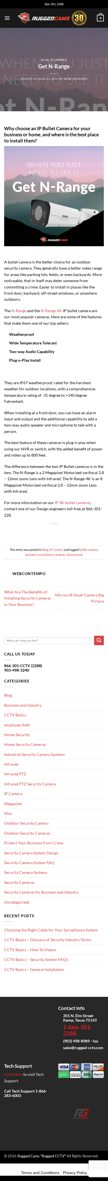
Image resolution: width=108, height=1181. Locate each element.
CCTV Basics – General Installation (34, 969)
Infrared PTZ (15, 773)
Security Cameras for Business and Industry (41, 892)
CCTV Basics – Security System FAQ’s (36, 959)
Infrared (11, 764)
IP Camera (59, 59)
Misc (8, 813)
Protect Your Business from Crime (33, 842)
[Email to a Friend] (54, 532)
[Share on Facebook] (36, 532)
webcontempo (75, 78)
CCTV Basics (15, 714)
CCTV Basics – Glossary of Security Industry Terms (47, 939)
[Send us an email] (81, 1127)
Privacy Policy (75, 1172)
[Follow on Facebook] (64, 1127)
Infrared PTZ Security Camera (30, 783)
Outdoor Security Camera (26, 823)
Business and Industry (23, 705)
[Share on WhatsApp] (28, 532)
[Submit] (99, 640)
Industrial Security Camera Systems (34, 754)
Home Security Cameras (25, 744)
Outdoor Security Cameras (27, 833)
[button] (7, 18)
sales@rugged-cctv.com (83, 1047)
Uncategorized (16, 902)
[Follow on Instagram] (72, 1127)
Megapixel (13, 803)
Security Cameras (19, 882)
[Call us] (90, 1127)
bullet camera (88, 549)
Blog (45, 59)
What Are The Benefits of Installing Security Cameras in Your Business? (27, 598)
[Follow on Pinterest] (98, 1127)
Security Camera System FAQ (29, 862)
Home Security (17, 734)
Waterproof (74, 554)
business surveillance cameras (45, 554)
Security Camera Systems (25, 872)
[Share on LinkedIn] (72, 532)
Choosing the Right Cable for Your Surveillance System (51, 930)
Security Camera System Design (31, 852)
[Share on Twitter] (45, 532)
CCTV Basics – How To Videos (30, 949)
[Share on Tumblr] (80, 532)
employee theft (17, 725)
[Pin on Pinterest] (63, 532)
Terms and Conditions (40, 1172)
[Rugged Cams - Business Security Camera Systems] (53, 18)
